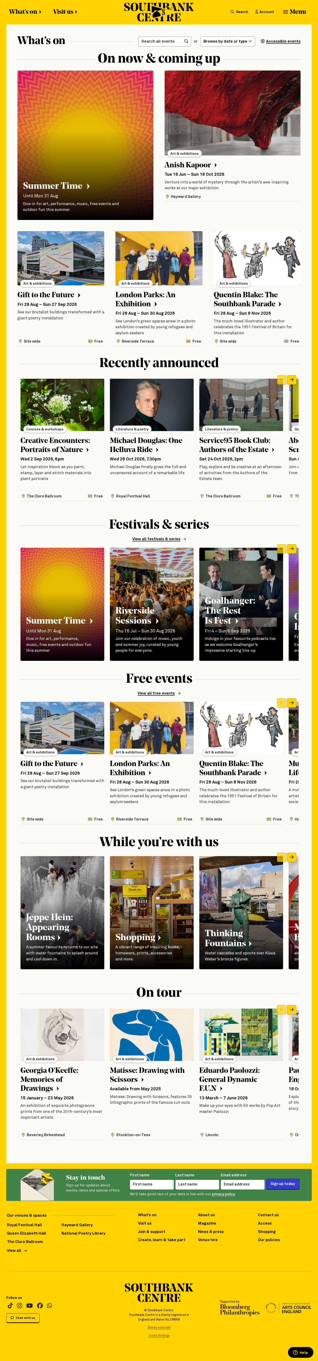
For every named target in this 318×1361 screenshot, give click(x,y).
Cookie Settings (159, 1335)
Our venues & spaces (27, 1216)
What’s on (23, 12)
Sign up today (283, 1184)
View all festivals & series (156, 539)
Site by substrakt (159, 1327)
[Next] (291, 380)
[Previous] (281, 380)
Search (241, 12)
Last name (184, 1175)
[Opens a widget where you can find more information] (300, 1353)
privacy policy (223, 1194)
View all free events (156, 694)
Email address (234, 1175)
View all (14, 1251)
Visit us (63, 12)
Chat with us (25, 1318)
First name (139, 1175)
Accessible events (283, 42)
